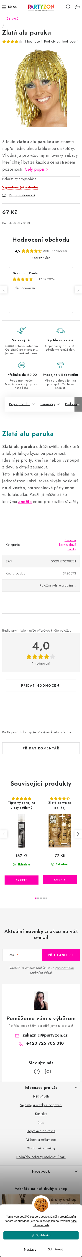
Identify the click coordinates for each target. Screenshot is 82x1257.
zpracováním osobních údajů (51, 970)
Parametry (48, 404)
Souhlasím (43, 1235)
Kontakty (41, 1113)
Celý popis (35, 169)
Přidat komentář (41, 748)
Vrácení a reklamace (41, 1139)
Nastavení (31, 1249)
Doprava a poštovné (41, 1131)
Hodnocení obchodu (41, 239)
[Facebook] (37, 1071)
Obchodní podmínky (41, 1148)
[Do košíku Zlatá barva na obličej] (60, 879)
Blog (41, 1122)
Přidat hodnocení (41, 685)
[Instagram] (48, 1071)
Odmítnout (55, 1249)
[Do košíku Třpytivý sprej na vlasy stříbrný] (21, 880)
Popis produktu (19, 404)
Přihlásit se (61, 955)
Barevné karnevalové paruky (67, 544)
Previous (3, 289)
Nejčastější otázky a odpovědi (41, 1105)
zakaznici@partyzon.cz (45, 1035)
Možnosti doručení (22, 195)
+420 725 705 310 (45, 1043)
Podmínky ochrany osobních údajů (41, 1157)
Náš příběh (41, 1096)
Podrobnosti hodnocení (61, 41)
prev (3, 834)
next (78, 834)
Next (78, 289)
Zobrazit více (41, 257)
